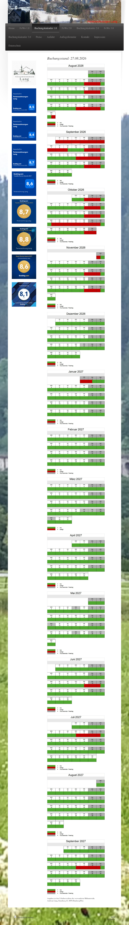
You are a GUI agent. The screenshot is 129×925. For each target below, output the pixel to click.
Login (113, 917)
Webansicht (111, 919)
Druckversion (22, 917)
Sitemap (30, 917)
